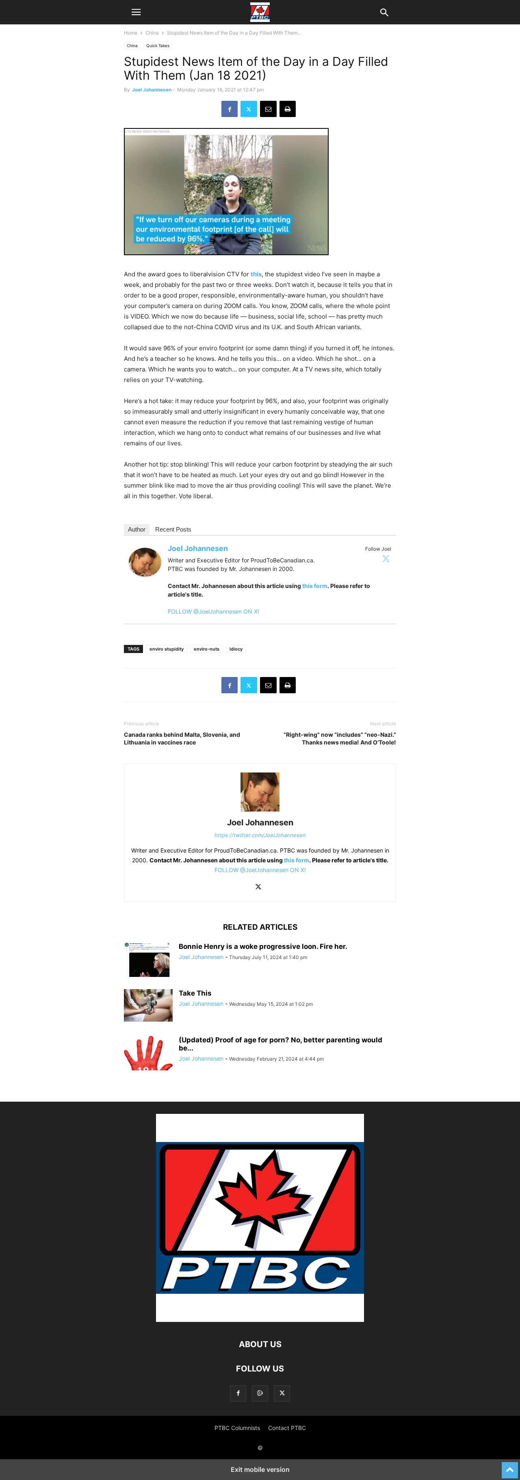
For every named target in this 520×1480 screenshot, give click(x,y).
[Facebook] (229, 109)
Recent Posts (173, 529)
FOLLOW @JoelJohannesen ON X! (213, 611)
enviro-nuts (206, 649)
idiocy (236, 649)
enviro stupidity (167, 649)
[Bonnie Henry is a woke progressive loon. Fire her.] (148, 968)
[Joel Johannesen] (145, 583)
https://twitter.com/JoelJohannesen (260, 835)
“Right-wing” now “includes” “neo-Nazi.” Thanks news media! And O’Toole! (340, 738)
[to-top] (510, 1466)
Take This (195, 993)
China (152, 33)
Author (136, 529)
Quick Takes (157, 45)
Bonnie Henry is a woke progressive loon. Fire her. (263, 946)
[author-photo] (260, 811)
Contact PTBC (287, 1427)
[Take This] (148, 1005)
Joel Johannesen (151, 90)
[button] (136, 12)
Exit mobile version (260, 1469)
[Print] (288, 109)
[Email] (268, 109)
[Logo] (260, 1320)
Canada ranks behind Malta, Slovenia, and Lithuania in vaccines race (182, 738)
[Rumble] (260, 1393)
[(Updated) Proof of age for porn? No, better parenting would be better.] (148, 1069)
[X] (248, 109)
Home (130, 33)
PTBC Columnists (237, 1427)
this (256, 274)
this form (314, 585)
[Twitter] (386, 558)
